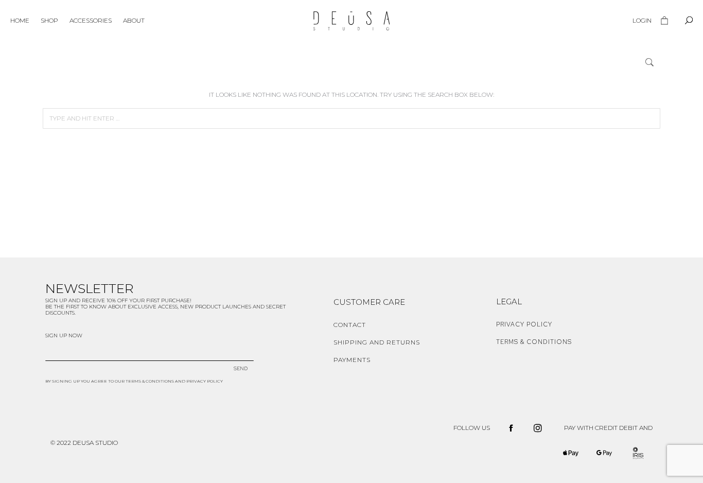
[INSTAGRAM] (538, 428)
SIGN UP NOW (63, 335)
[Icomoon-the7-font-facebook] (511, 428)
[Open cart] (664, 20)
